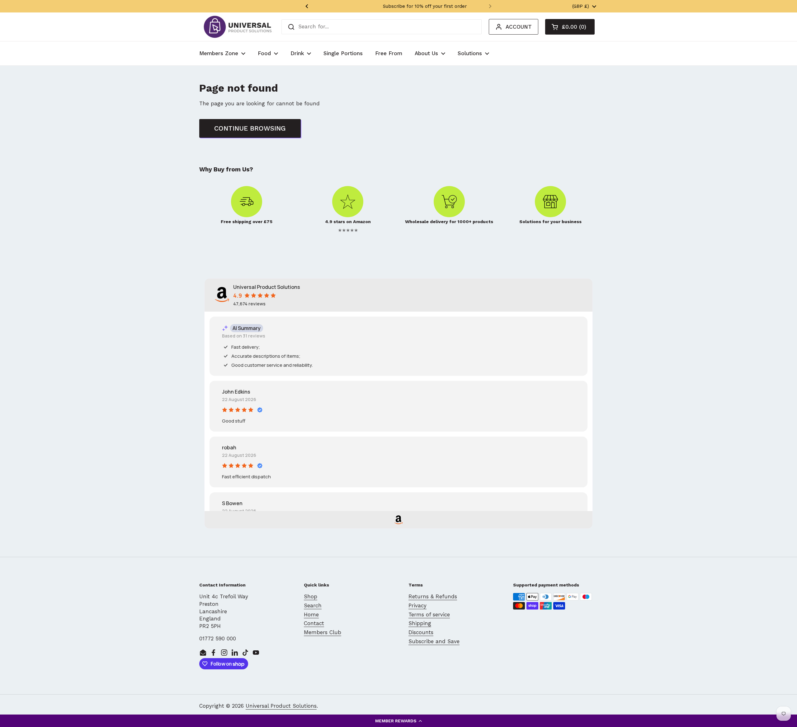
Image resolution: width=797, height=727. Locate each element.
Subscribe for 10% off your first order (399, 6)
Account (519, 27)
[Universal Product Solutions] (237, 26)
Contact (314, 623)
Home (311, 614)
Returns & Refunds (432, 596)
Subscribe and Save (434, 641)
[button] (398, 721)
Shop (310, 596)
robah (229, 447)
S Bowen (232, 503)
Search (313, 605)
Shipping (419, 623)
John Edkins (236, 391)
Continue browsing (250, 128)
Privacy (417, 605)
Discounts (420, 632)
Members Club (322, 632)
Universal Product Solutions (281, 706)
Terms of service (429, 614)
